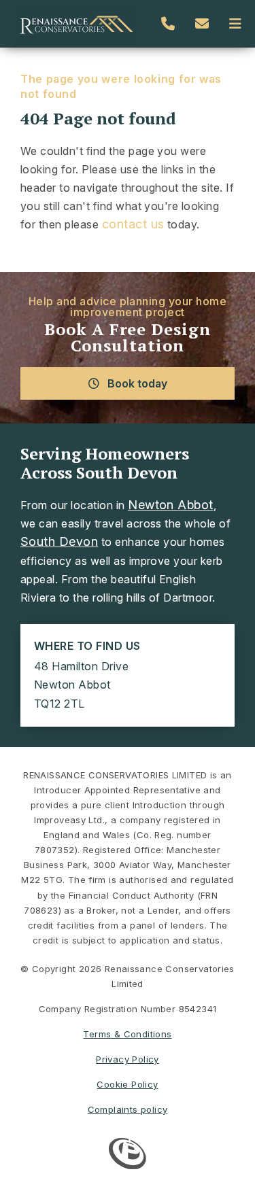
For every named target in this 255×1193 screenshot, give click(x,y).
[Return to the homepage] (75, 24)
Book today (136, 383)
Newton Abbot (171, 505)
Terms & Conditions (127, 1033)
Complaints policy (128, 1109)
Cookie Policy (127, 1084)
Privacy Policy (127, 1059)
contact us (133, 224)
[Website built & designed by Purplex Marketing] (127, 1155)
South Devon (59, 541)
